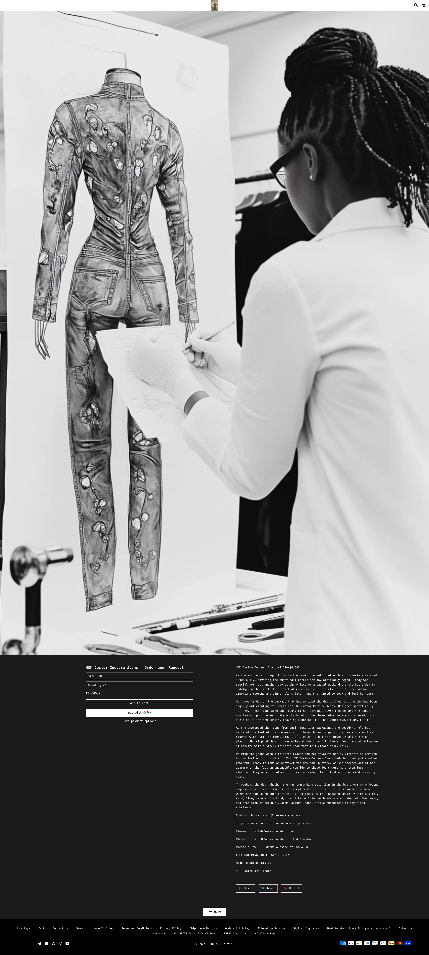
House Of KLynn (220, 943)
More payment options (139, 721)
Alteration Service (271, 928)
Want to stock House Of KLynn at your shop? (359, 928)
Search (80, 928)
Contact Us (60, 928)
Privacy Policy (170, 928)
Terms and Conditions (137, 928)
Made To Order (103, 928)
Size (91, 676)
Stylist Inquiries (306, 928)
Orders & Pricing (237, 928)
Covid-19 (159, 933)
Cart (41, 928)
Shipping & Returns (203, 928)
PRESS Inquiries (235, 933)
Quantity (94, 685)
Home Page (23, 928)
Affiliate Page (265, 933)
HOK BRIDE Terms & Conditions (194, 933)
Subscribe (406, 928)
